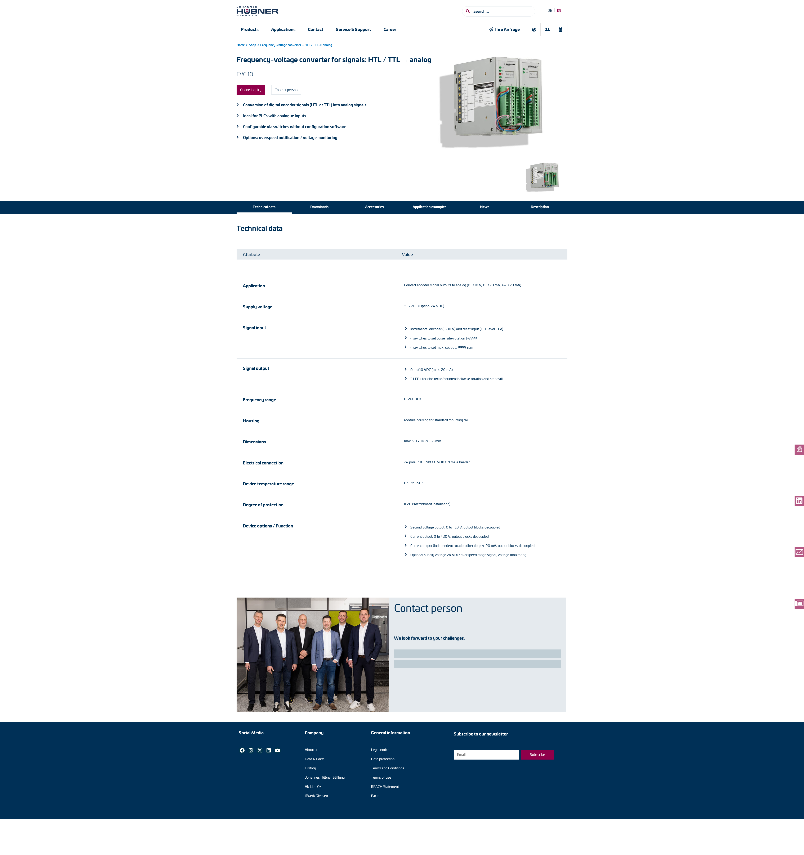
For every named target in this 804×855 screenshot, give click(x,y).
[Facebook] (242, 750)
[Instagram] (250, 750)
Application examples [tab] (429, 206)
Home (241, 45)
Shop (252, 45)
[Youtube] (277, 750)
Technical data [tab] (264, 206)
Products (250, 29)
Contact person (286, 90)
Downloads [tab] (319, 206)
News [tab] (484, 206)
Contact (315, 29)
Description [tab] (540, 206)
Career (390, 29)
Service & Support (353, 29)
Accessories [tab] (374, 206)
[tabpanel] (402, 395)
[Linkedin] (268, 750)
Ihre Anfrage (507, 29)
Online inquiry (250, 90)
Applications (283, 29)
